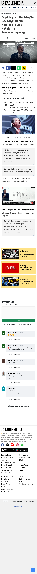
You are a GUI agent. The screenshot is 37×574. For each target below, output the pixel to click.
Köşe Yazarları (23, 455)
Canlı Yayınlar (5, 473)
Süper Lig (22, 468)
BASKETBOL (12, 8)
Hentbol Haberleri (7, 465)
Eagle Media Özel (25, 457)
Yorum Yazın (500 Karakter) (10, 305)
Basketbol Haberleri (8, 462)
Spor (20, 462)
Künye (21, 476)
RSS (6, 501)
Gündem (14, 13)
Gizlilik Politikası (24, 479)
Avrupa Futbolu (6, 470)
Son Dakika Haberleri (26, 484)
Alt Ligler (22, 470)
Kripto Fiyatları (6, 484)
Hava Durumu (6, 487)
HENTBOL (21, 8)
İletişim (21, 482)
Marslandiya (11, 373)
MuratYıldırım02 (13, 332)
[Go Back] (33, 570)
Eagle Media (6, 13)
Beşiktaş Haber (6, 455)
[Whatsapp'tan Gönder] (19, 68)
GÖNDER (18, 320)
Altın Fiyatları (5, 482)
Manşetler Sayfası (7, 476)
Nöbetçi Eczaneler (7, 489)
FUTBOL (3, 8)
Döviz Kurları (5, 479)
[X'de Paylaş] (13, 68)
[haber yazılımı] (18, 506)
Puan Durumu (6, 492)
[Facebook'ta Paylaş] (8, 68)
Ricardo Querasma (13, 360)
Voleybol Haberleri (7, 468)
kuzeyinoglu (11, 388)
